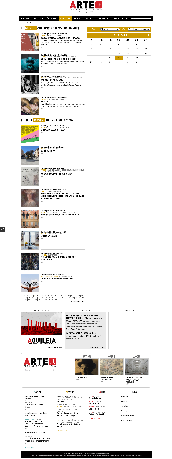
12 (52, 296)
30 (49, 298)
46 (39, 299)
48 (46, 299)
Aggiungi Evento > (78, 302)
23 (26, 298)
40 (83, 298)
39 (79, 298)
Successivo (148, 35)
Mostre (66, 18)
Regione (95, 29)
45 (36, 299)
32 (56, 298)
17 (69, 296)
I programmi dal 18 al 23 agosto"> (37, 436)
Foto (79, 18)
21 (82, 296)
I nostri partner (126, 411)
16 (65, 296)
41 (22, 299)
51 (56, 299)
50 (52, 299)
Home (26, 18)
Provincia (123, 29)
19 (75, 296)
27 (39, 298)
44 (32, 299)
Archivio (123, 18)
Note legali (75, 453)
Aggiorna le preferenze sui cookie (99, 453)
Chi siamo (124, 396)
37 (73, 298)
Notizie (39, 18)
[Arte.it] (86, 5)
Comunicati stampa (128, 416)
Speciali (106, 18)
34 (63, 298)
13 (55, 296)
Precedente (89, 35)
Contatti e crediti (127, 420)
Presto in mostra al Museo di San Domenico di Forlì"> (36, 419)
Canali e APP (125, 406)
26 (36, 298)
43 (29, 299)
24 (29, 298)
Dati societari (66, 453)
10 (45, 296)
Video (92, 18)
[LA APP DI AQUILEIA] (41, 348)
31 (52, 298)
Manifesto (124, 401)
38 (76, 298)
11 (48, 296)
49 (49, 299)
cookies (87, 453)
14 (59, 296)
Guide (53, 18)
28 (42, 298)
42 (26, 299)
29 (46, 298)
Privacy (81, 453)
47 (42, 299)
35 (66, 298)
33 (59, 298)
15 (62, 296)
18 (72, 296)
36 (69, 298)
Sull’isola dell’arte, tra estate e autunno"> (35, 401)
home (23, 22)
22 (22, 298)
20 (79, 296)
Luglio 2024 (118, 35)
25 (32, 298)
